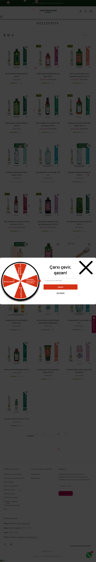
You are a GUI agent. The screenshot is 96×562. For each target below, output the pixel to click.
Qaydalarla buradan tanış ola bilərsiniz (60, 297)
